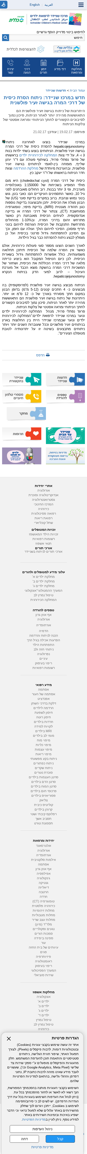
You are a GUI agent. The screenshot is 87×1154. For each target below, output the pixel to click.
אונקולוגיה (44, 997)
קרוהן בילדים (43, 809)
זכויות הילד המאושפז (43, 534)
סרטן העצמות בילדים (43, 777)
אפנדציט (44, 699)
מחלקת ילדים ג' (44, 586)
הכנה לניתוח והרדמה (43, 635)
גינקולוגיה (43, 878)
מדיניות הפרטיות (34, 1119)
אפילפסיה (44, 873)
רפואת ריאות (43, 518)
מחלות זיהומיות (44, 910)
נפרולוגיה (43, 654)
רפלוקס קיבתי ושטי (43, 814)
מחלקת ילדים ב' (43, 581)
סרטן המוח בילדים (43, 786)
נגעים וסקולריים (44, 929)
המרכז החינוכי (43, 504)
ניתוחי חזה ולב (44, 649)
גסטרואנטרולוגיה (43, 499)
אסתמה (43, 689)
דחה (24, 1139)
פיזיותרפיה (43, 956)
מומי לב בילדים (43, 735)
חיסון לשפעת (44, 712)
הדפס (40, 355)
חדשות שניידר (56, 90)
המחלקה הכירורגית (43, 600)
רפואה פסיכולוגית (43, 513)
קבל (60, 1139)
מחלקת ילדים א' (43, 576)
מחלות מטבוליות (43, 915)
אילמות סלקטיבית (43, 860)
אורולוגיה (43, 490)
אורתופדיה (43, 625)
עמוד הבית (77, 90)
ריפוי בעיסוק (43, 663)
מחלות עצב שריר (43, 919)
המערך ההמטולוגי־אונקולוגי (43, 590)
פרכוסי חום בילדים (44, 791)
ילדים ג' (43, 1010)
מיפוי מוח (43, 740)
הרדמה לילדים (43, 708)
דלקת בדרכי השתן (43, 703)
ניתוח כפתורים (43, 763)
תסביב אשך (43, 818)
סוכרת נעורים (43, 772)
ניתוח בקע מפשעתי (43, 758)
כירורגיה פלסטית (43, 906)
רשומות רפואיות (43, 539)
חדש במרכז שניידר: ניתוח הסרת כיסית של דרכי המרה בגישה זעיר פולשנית (44, 100)
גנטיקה (43, 883)
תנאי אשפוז (43, 543)
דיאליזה (43, 887)
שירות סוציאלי (43, 975)
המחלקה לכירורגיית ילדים (38, 155)
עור (43, 943)
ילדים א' (43, 1001)
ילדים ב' (43, 1006)
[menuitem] (76, 67)
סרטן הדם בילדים (43, 782)
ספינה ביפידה (43, 938)
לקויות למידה (43, 726)
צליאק (43, 800)
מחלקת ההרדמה (25, 168)
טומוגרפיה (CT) (43, 901)
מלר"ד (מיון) (43, 924)
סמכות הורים (44, 933)
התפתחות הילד (43, 645)
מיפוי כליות (43, 745)
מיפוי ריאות (43, 754)
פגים (43, 952)
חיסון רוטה (43, 717)
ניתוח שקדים (43, 768)
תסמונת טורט (43, 823)
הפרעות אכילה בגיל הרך (43, 640)
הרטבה (43, 892)
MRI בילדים (43, 731)
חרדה (43, 896)
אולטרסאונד (43, 845)
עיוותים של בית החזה (43, 947)
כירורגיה (43, 509)
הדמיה (43, 631)
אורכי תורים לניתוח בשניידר (43, 551)
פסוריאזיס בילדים (43, 795)
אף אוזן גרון (43, 615)
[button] (5, 37)
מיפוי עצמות (43, 749)
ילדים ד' (43, 1015)
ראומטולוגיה (43, 961)
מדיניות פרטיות (42, 1147)
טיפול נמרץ (43, 1020)
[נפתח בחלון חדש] (18, 19)
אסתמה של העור (43, 694)
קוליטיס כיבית (43, 805)
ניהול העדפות (42, 1129)
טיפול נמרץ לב (43, 595)
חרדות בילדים (43, 722)
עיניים (43, 658)
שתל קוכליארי (43, 523)
